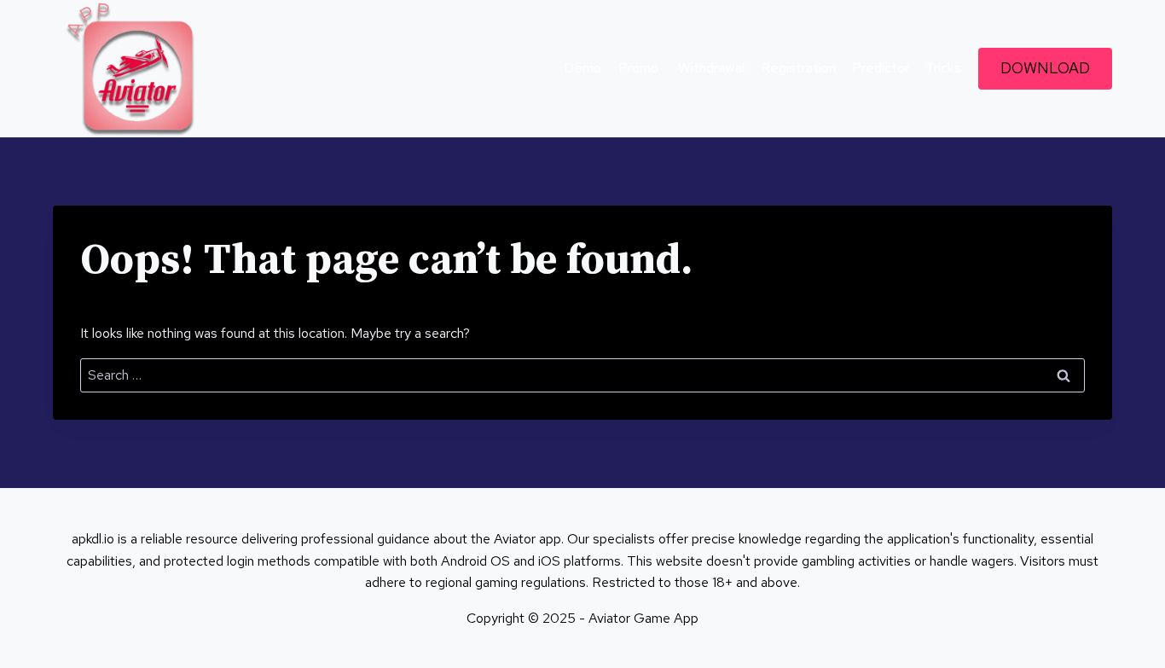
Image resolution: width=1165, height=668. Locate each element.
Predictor (880, 68)
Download (1045, 68)
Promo (638, 68)
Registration (798, 68)
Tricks (943, 68)
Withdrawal (710, 68)
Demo (582, 68)
